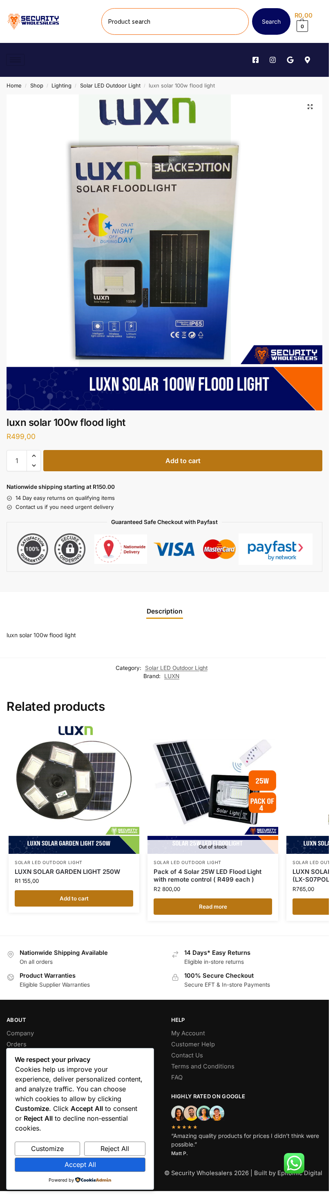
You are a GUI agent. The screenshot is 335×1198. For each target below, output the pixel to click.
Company (20, 1033)
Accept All (80, 1164)
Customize (47, 1148)
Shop (36, 85)
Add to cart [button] (74, 898)
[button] (309, 21)
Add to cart (183, 461)
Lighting (61, 85)
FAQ (177, 1077)
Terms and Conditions (202, 1066)
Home (14, 85)
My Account (188, 1033)
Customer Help (193, 1044)
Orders (17, 1044)
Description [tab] (165, 611)
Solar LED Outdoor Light (110, 85)
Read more (213, 906)
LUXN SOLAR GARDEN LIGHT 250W (67, 872)
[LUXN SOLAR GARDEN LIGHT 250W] (74, 788)
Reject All (114, 1148)
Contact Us (187, 1055)
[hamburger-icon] (15, 60)
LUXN (171, 676)
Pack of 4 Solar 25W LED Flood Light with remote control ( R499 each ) (207, 876)
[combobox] (175, 21)
